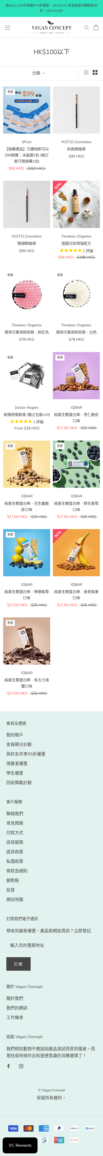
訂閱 (18, 964)
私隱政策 (14, 861)
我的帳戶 (14, 735)
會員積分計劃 (19, 745)
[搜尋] (86, 27)
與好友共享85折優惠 (25, 754)
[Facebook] (8, 1065)
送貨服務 (14, 842)
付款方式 (14, 833)
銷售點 (12, 881)
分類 (36, 73)
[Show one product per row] (86, 72)
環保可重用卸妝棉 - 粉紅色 (26, 332)
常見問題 (14, 823)
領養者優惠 (16, 764)
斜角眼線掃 (76, 149)
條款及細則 (16, 871)
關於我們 (14, 998)
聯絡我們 (14, 814)
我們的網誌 (16, 1008)
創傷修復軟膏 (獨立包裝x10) (27, 414)
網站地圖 (14, 900)
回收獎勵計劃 (19, 783)
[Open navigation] (7, 27)
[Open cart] (96, 27)
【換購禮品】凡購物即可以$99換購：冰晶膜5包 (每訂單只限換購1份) (26, 155)
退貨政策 (14, 852)
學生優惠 (14, 773)
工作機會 (14, 1018)
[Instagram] (21, 1065)
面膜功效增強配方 (76, 243)
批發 (10, 890)
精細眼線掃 (26, 243)
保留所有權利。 (51, 1098)
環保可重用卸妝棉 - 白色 (76, 332)
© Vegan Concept (51, 1090)
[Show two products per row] (95, 72)
